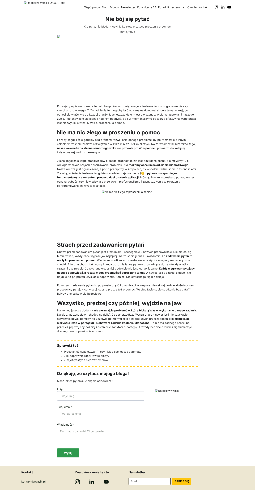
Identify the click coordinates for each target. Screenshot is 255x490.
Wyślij (68, 453)
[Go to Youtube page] (229, 7)
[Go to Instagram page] (218, 7)
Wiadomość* (65, 424)
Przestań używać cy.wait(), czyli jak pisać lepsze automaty (102, 351)
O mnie (192, 7)
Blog (105, 7)
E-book (114, 7)
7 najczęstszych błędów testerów (86, 360)
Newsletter (128, 7)
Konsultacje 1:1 (146, 7)
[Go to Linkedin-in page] (224, 7)
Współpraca (92, 7)
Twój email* (65, 407)
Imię (59, 389)
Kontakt (203, 7)
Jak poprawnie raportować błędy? (86, 355)
